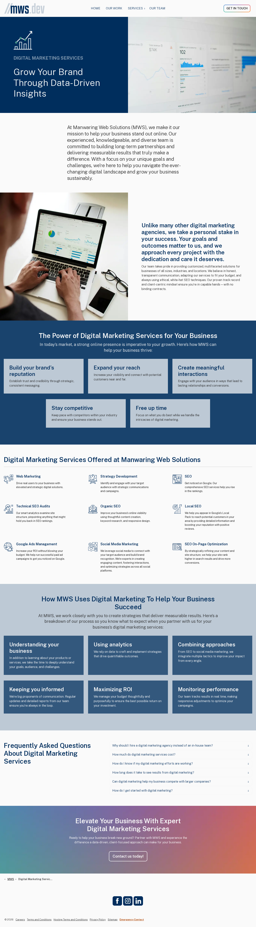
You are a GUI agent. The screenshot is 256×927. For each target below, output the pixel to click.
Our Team (157, 8)
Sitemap (113, 919)
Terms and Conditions (39, 919)
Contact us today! (128, 856)
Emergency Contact (132, 919)
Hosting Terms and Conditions (71, 919)
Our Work (114, 8)
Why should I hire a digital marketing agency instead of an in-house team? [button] (162, 745)
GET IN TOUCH (237, 8)
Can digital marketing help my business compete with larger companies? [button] (161, 781)
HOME (95, 8)
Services (135, 8)
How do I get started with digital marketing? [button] (142, 790)
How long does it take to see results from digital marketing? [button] (153, 772)
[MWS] (24, 8)
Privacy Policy (98, 919)
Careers (20, 919)
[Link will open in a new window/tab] (117, 901)
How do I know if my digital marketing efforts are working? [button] (152, 763)
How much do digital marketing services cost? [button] (143, 754)
